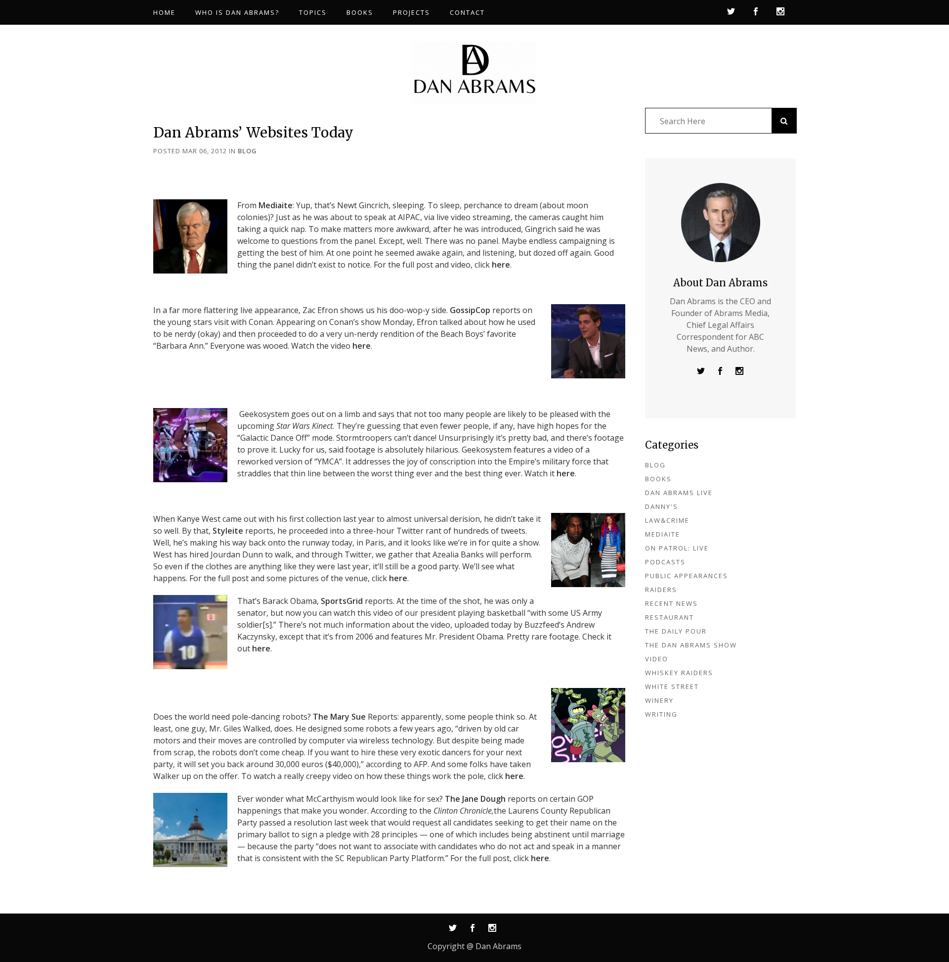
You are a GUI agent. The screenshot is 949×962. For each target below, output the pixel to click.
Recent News (671, 603)
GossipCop (470, 310)
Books (658, 478)
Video (656, 658)
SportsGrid (342, 601)
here (501, 264)
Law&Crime (667, 520)
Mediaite (276, 205)
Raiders (661, 589)
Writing (661, 714)
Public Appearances (686, 575)
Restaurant (669, 617)
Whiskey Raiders (679, 672)
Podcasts (665, 561)
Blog (247, 150)
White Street (672, 686)
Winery (659, 700)
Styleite (228, 530)
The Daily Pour (676, 631)
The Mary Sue (339, 716)
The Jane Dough (475, 798)
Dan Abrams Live (679, 492)
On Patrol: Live (677, 548)
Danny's (661, 506)
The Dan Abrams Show (691, 645)
